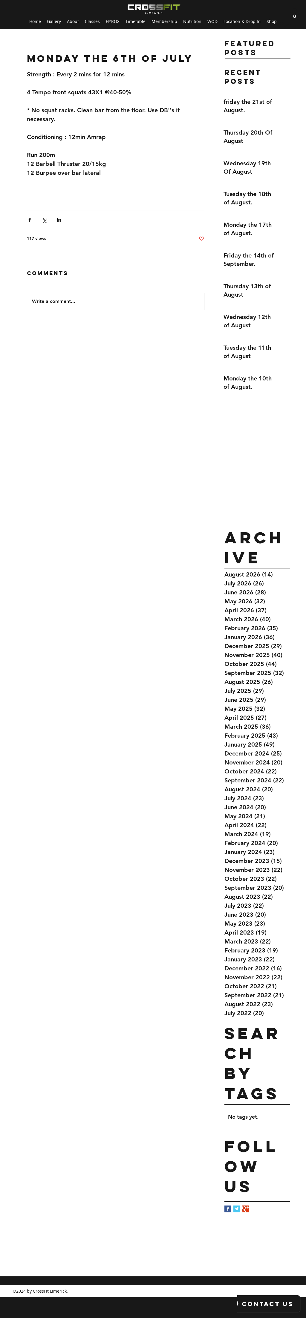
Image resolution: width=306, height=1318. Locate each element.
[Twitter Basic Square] (236, 1209)
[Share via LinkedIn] (59, 220)
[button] (294, 14)
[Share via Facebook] (30, 220)
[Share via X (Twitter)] (44, 220)
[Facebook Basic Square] (227, 1209)
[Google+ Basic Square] (245, 1209)
